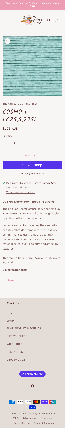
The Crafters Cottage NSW (31, 413)
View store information (21, 192)
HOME (10, 312)
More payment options (32, 173)
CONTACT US (15, 351)
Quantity (7, 136)
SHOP (10, 320)
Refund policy (29, 418)
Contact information (44, 423)
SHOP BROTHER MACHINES (24, 328)
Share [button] (10, 280)
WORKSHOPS (15, 344)
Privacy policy (47, 418)
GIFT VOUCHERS (17, 336)
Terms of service (22, 423)
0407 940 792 (16, 359)
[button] (7, 20)
